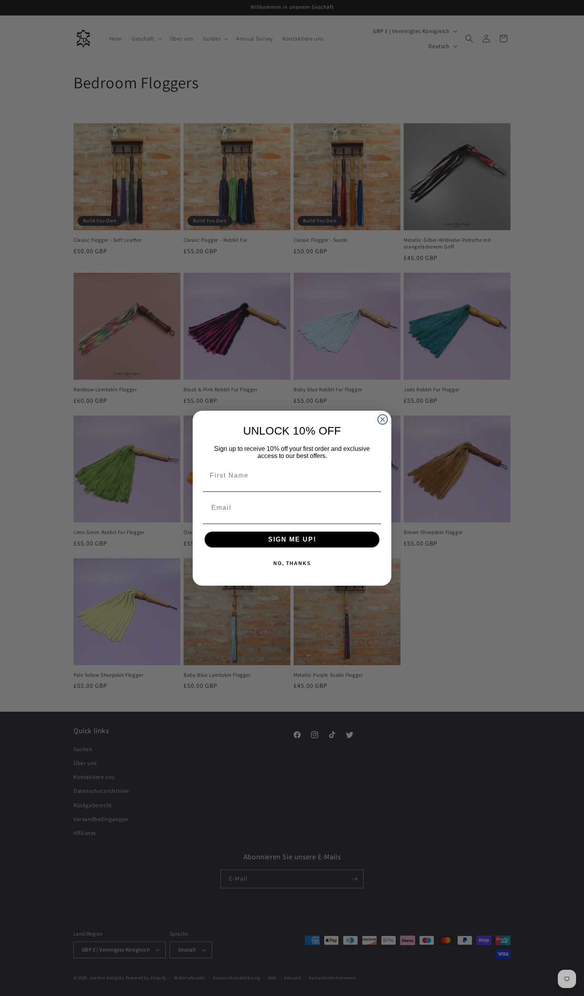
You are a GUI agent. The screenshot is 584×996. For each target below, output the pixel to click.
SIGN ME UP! (292, 539)
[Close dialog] (382, 419)
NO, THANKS (292, 563)
